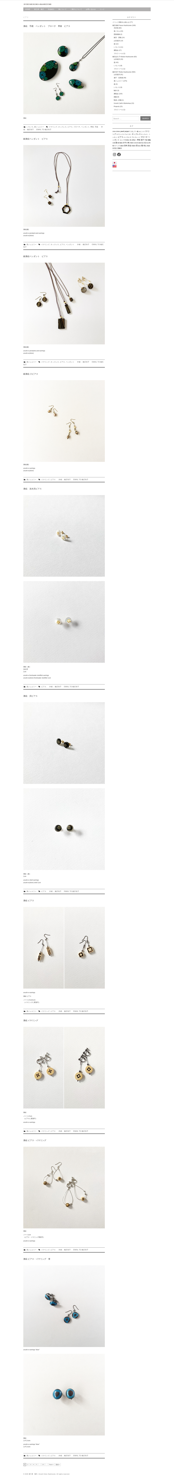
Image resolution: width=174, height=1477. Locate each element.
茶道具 (133, 145)
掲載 (115, 97)
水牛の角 (126, 143)
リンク (102, 9)
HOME (27, 9)
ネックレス (62, 127)
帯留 (92, 127)
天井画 (116, 28)
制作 (115, 90)
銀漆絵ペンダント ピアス (35, 139)
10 (43, 1465)
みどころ (141, 131)
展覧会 (116, 50)
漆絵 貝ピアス (30, 696)
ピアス (70, 127)
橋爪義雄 (120, 143)
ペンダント (85, 127)
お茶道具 (117, 41)
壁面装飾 (117, 34)
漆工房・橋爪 (39, 9)
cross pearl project (123, 131)
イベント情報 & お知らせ (121, 22)
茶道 (129, 146)
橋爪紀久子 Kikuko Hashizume (122, 57)
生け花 (143, 143)
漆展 (139, 143)
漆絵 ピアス (28, 900)
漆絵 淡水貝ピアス (32, 489)
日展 (113, 143)
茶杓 (125, 146)
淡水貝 (136, 143)
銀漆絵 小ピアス (30, 374)
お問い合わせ (91, 9)
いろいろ (29, 127)
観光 (139, 145)
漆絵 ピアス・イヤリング (34, 1140)
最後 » (58, 1465)
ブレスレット (136, 137)
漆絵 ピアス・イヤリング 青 (36, 1259)
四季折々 (134, 140)
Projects (116, 106)
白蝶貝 (122, 145)
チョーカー (127, 134)
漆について (62, 9)
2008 (114, 131)
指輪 (149, 140)
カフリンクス (120, 134)
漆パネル (117, 31)
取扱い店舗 (117, 100)
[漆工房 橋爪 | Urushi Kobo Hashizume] (38, 4)
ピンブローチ (127, 137)
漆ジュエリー (39, 127)
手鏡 (96, 127)
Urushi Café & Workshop (122, 103)
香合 (144, 146)
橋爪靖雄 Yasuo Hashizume (122, 25)
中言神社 (126, 140)
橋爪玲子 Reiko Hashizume (121, 72)
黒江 (115, 148)
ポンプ (122, 140)
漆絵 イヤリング (30, 1020)
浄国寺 (132, 143)
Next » (51, 1465)
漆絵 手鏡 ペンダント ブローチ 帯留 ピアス (46, 26)
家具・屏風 (117, 37)
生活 (147, 143)
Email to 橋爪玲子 (43, 130)
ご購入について (76, 9)
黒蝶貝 (119, 148)
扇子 (142, 140)
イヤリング (53, 127)
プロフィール (118, 53)
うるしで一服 (134, 131)
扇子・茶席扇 (118, 78)
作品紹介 (51, 9)
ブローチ (76, 127)
